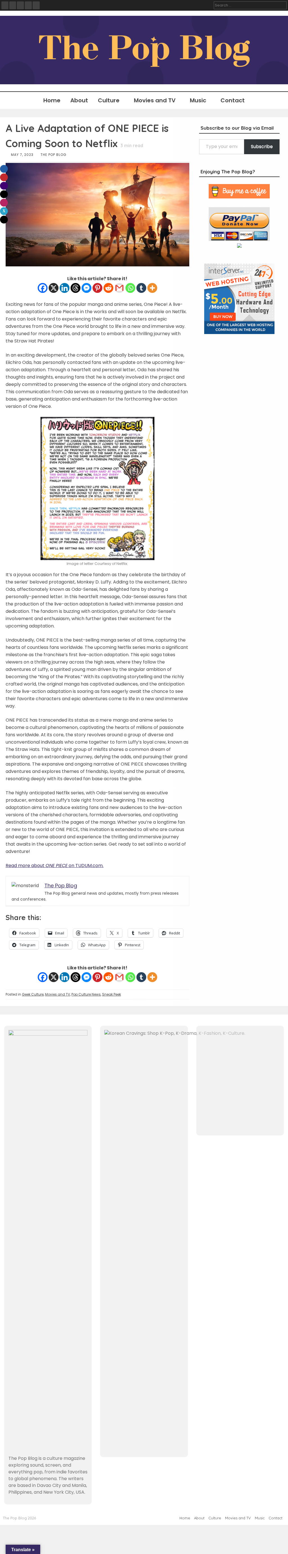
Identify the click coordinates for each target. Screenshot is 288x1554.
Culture (109, 100)
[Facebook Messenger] (86, 288)
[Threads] (75, 288)
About (79, 100)
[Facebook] (43, 288)
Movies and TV (155, 100)
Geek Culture (33, 994)
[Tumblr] (141, 288)
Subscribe (262, 146)
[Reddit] (108, 288)
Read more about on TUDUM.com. (55, 865)
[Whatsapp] (130, 288)
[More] (152, 288)
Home (51, 100)
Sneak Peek (111, 994)
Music (198, 100)
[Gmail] (119, 288)
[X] (53, 288)
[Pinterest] (97, 288)
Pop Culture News (86, 994)
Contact (232, 100)
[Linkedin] (64, 288)
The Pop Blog (53, 154)
